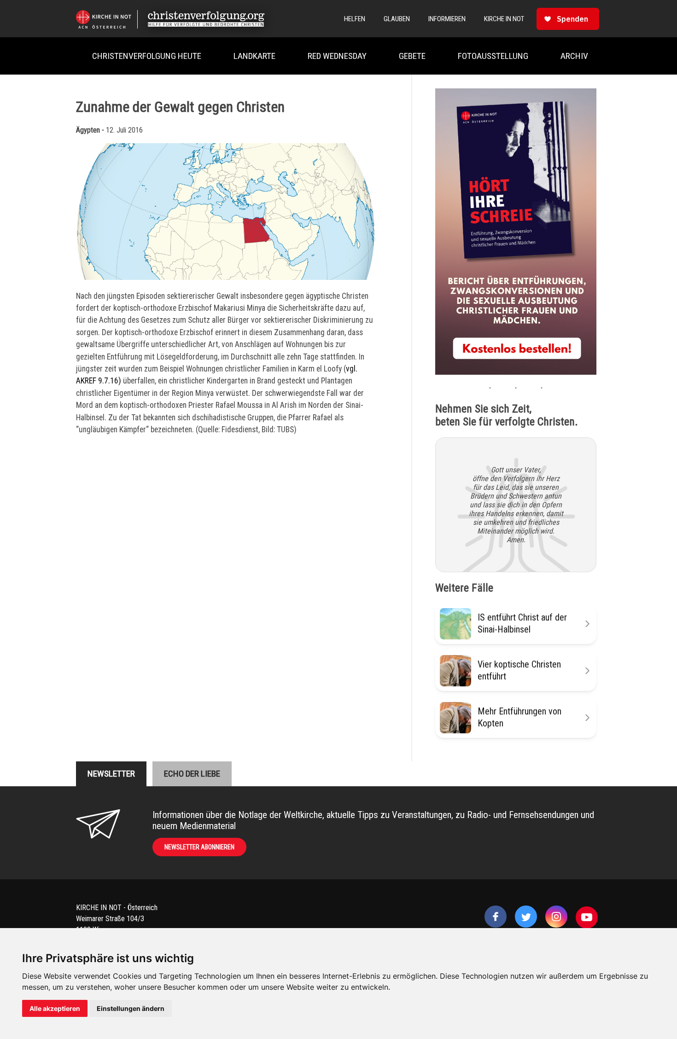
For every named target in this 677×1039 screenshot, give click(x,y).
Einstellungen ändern (130, 1008)
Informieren (447, 19)
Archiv (574, 56)
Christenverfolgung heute (146, 56)
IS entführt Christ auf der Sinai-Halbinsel (522, 623)
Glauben (397, 19)
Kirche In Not (504, 19)
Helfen (354, 19)
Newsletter (111, 773)
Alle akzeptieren (54, 1008)
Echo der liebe (192, 773)
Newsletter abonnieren (199, 847)
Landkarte (254, 56)
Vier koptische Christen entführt (519, 670)
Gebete (412, 56)
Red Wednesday (337, 56)
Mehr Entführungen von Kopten (519, 717)
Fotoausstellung (493, 56)
